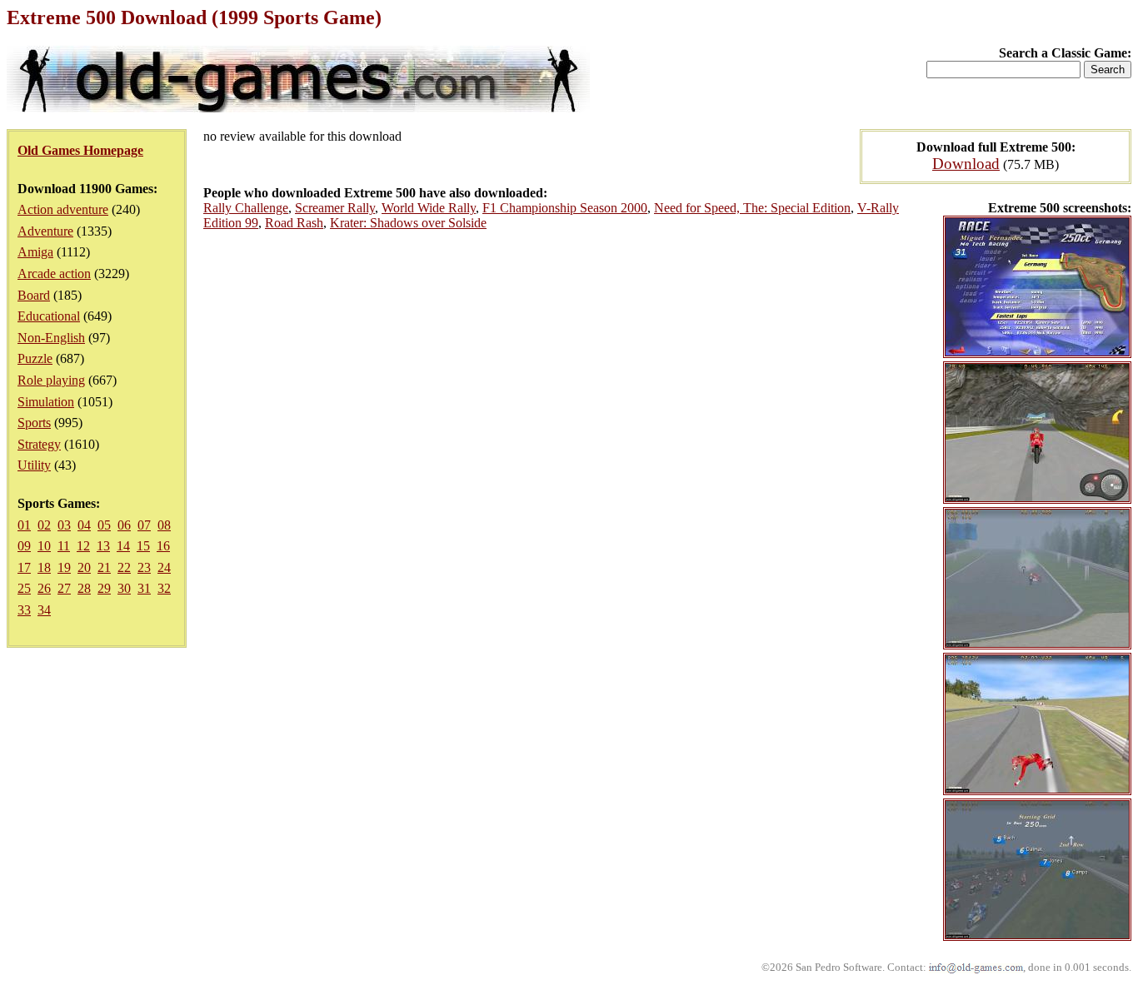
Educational (48, 316)
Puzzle (34, 358)
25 (24, 588)
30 (124, 588)
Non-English (51, 338)
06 (124, 525)
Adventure (45, 231)
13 (103, 546)
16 (163, 546)
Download (966, 163)
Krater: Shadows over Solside (408, 223)
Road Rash (294, 223)
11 (63, 546)
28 (84, 588)
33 (24, 610)
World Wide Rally (429, 208)
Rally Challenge (245, 208)
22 (124, 567)
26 (44, 588)
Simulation (45, 402)
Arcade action (54, 273)
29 (104, 588)
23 (144, 567)
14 (123, 546)
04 (84, 525)
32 (164, 588)
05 (104, 525)
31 (144, 588)
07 (144, 525)
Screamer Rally (335, 208)
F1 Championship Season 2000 (564, 208)
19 (64, 567)
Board (33, 295)
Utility (34, 465)
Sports (34, 422)
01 (24, 525)
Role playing (51, 380)
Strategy (39, 444)
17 (24, 567)
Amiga (35, 252)
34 (44, 610)
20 (84, 567)
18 (44, 567)
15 (143, 546)
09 (24, 546)
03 (64, 525)
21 (104, 567)
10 (44, 546)
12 (83, 546)
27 (64, 588)
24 (164, 567)
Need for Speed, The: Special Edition (752, 208)
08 (164, 525)
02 (44, 525)
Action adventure (62, 209)
